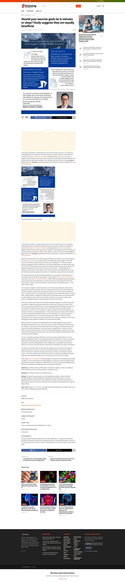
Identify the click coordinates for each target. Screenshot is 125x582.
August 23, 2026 (25, 489)
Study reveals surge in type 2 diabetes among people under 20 (29, 486)
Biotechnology (67, 546)
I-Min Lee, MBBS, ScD (34, 359)
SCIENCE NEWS (29, 11)
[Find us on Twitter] (99, 1)
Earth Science (67, 558)
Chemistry (66, 554)
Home (22, 15)
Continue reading (62, 578)
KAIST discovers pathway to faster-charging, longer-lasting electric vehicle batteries (51, 543)
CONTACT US (39, 11)
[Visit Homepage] (29, 6)
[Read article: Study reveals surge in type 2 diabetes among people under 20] (29, 477)
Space (75, 555)
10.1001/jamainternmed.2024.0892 (30, 405)
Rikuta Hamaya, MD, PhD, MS (64, 277)
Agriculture (66, 537)
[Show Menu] (103, 6)
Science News (27, 15)
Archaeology (67, 541)
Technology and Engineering (77, 558)
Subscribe (88, 547)
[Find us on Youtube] (101, 1)
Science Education (78, 552)
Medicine (33, 15)
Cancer (65, 552)
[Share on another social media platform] (74, 117)
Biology (65, 545)
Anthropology (67, 539)
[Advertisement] (48, 124)
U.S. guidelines (32, 260)
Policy (75, 546)
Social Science (77, 554)
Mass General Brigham (65, 156)
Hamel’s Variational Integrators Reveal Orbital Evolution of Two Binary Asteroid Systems (51, 548)
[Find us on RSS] (103, 1)
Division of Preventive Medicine (39, 279)
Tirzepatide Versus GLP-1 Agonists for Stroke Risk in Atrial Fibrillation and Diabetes (29, 508)
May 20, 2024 (24, 29)
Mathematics (77, 541)
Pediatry (76, 545)
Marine (75, 539)
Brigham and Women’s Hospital (38, 156)
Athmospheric (67, 543)
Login (99, 6)
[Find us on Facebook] (97, 1)
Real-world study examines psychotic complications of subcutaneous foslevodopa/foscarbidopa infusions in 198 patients (66, 510)
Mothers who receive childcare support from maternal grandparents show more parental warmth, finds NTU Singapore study (87, 38)
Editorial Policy (77, 537)
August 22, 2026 (25, 512)
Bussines (66, 550)
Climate (65, 556)
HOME (22, 11)
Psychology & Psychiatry (77, 549)
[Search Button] (78, 6)
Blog (65, 548)
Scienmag (26, 566)
